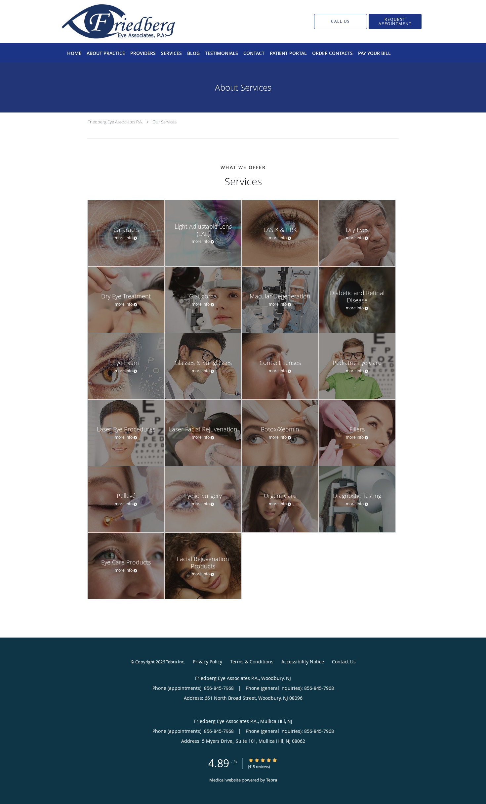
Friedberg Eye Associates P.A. (115, 122)
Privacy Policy (207, 661)
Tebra (271, 780)
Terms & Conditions (251, 661)
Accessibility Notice (302, 661)
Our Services (164, 122)
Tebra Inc (175, 662)
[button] (395, 21)
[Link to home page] (108, 21)
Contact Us (344, 661)
